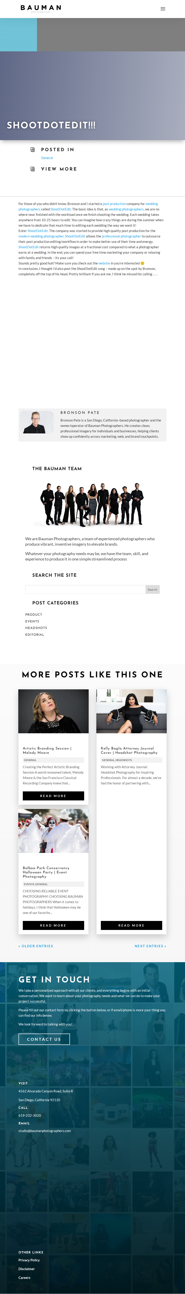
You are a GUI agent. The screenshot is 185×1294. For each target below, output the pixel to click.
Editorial (34, 635)
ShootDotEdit (61, 209)
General (47, 158)
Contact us (44, 1039)
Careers (24, 1278)
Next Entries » (150, 946)
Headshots (36, 628)
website (104, 263)
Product (33, 615)
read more (53, 796)
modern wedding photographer (41, 236)
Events (32, 621)
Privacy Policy (29, 1260)
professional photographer (121, 236)
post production (114, 204)
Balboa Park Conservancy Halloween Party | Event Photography (46, 872)
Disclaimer (26, 1269)
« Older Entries (35, 946)
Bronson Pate (80, 413)
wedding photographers (126, 209)
